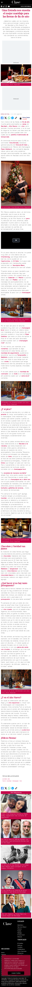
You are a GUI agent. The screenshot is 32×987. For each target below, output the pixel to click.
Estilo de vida (5, 114)
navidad (4, 779)
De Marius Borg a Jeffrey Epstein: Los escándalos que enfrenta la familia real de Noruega (15, 841)
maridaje (9, 781)
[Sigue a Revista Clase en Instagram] (6, 6)
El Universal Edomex (20, 936)
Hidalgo (19, 933)
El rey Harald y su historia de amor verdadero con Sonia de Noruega (14, 891)
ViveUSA (19, 947)
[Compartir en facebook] (2, 117)
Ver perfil (24, 119)
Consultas (13, 975)
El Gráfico (20, 943)
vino (20, 781)
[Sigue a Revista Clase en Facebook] (2, 6)
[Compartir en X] (5, 117)
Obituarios (20, 953)
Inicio (3, 952)
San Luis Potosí (21, 927)
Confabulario (21, 949)
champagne (15, 781)
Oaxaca (19, 929)
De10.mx (19, 945)
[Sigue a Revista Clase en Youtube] (9, 6)
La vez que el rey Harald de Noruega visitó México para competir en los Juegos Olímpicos (14, 866)
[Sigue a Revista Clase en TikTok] (4, 6)
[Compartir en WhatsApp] (9, 117)
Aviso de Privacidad (16, 968)
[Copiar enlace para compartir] (16, 117)
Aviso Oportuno (22, 951)
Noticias (3, 954)
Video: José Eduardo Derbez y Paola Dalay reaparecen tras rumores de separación (14, 815)
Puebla (19, 931)
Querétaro (20, 925)
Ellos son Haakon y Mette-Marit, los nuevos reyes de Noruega (13, 915)
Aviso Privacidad (5, 975)
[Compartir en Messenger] (12, 117)
